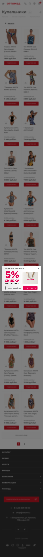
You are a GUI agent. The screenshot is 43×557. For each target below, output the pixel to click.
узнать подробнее (14, 288)
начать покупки (30, 288)
